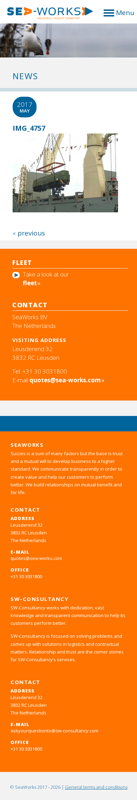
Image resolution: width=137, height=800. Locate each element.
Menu (125, 12)
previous (31, 233)
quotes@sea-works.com (65, 380)
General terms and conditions (96, 787)
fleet (30, 283)
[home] (47, 15)
